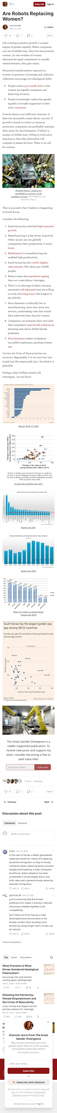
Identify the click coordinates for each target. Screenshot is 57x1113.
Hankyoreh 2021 (28, 571)
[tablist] (15, 823)
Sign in (50, 4)
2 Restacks (38, 781)
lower (11, 248)
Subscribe (39, 4)
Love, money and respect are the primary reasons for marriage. (19, 1008)
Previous (12, 802)
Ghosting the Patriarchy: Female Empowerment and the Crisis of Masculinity (19, 998)
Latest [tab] (14, 957)
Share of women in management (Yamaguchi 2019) (28, 613)
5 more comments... (12, 942)
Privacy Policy (38, 1095)
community (20, 108)
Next (46, 802)
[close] (48, 1021)
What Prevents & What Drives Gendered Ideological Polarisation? (20, 969)
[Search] (51, 957)
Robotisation (15, 253)
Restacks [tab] (22, 823)
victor (12, 851)
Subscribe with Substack (31, 1082)
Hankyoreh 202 (28, 527)
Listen (50, 27)
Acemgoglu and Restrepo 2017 (28, 483)
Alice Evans (15, 26)
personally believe (35, 86)
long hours (29, 294)
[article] (28, 976)
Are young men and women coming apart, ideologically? (17, 978)
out (10, 347)
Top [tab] (6, 957)
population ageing (38, 276)
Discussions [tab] (25, 957)
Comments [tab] (9, 823)
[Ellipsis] (53, 850)
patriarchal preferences (41, 325)
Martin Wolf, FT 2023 (28, 426)
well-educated (28, 290)
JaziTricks (14, 895)
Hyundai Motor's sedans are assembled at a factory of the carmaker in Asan (26, 193)
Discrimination (16, 339)
